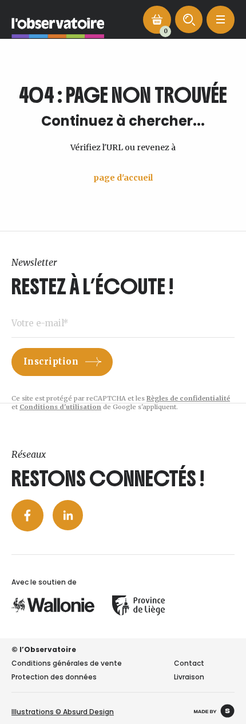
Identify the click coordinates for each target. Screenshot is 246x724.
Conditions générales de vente (66, 663)
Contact (189, 663)
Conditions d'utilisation (60, 407)
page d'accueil (123, 178)
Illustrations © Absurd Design (62, 712)
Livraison (189, 677)
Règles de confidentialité (188, 398)
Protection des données (54, 677)
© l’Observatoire (43, 649)
